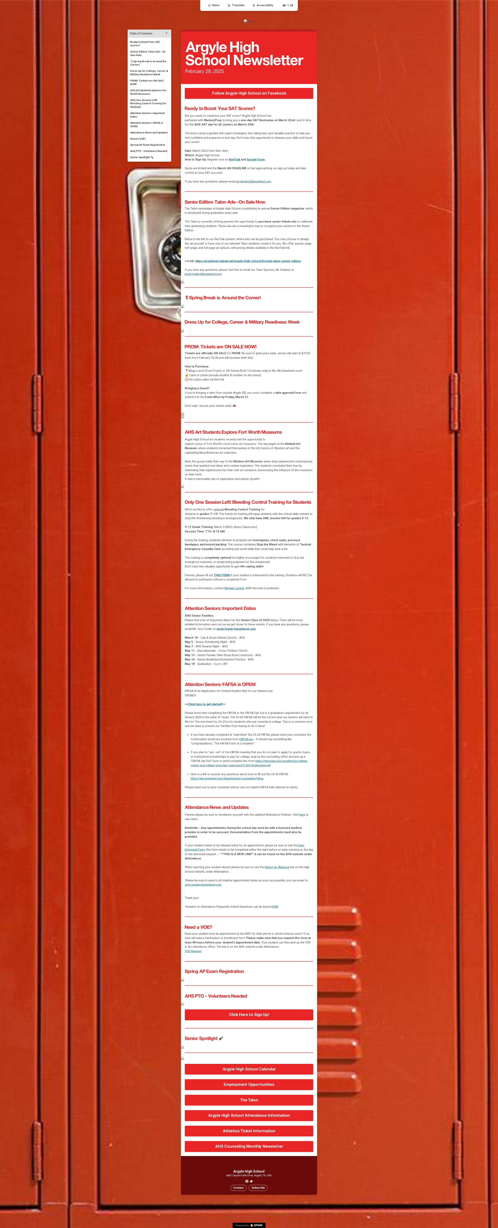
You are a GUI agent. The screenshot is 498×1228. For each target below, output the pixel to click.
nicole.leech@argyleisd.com (253, 181)
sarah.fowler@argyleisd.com (236, 629)
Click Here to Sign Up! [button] (249, 1014)
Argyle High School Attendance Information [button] (249, 1115)
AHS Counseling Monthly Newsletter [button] (249, 1146)
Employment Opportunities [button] (249, 1084)
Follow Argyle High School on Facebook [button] (249, 93)
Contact (238, 1187)
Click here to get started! (205, 704)
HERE (274, 906)
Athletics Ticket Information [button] (249, 1131)
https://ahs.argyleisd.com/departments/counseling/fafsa (227, 778)
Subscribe (258, 1187)
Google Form (256, 159)
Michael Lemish (234, 588)
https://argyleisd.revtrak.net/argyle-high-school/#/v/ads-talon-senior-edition (248, 261)
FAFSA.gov (246, 739)
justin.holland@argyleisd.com (203, 274)
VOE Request (193, 951)
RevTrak (234, 159)
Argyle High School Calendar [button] (249, 1069)
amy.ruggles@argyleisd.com (203, 884)
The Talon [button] (249, 1100)
